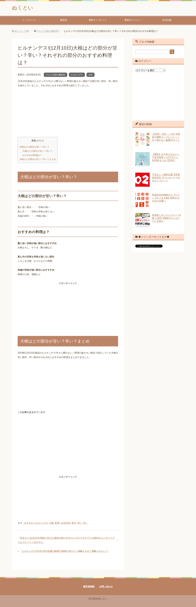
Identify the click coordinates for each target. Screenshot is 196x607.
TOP (22, 31)
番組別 (63, 20)
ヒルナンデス (77, 75)
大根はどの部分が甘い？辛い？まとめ (37, 159)
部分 (74, 523)
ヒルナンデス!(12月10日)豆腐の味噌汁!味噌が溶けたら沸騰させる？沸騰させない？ (65, 551)
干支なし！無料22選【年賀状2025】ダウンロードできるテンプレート (166, 177)
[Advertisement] (68, 112)
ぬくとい (22, 8)
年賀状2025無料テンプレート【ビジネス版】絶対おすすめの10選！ (166, 198)
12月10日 (65, 523)
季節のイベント (132, 20)
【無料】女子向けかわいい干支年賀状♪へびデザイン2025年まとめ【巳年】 (165, 157)
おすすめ (28, 523)
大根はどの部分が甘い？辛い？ (34, 147)
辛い (79, 523)
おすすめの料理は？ (32, 155)
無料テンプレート (98, 20)
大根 (51, 523)
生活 (91, 75)
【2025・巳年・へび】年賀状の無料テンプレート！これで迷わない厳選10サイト (166, 137)
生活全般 (166, 20)
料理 (57, 523)
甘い (85, 523)
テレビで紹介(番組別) (55, 75)
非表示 (40, 141)
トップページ (29, 20)
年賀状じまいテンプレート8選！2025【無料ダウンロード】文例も (166, 218)
